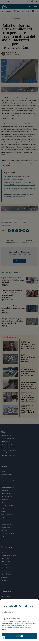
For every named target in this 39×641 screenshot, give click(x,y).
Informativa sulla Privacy (16, 625)
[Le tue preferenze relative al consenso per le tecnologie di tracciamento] (3, 638)
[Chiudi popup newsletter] (35, 603)
